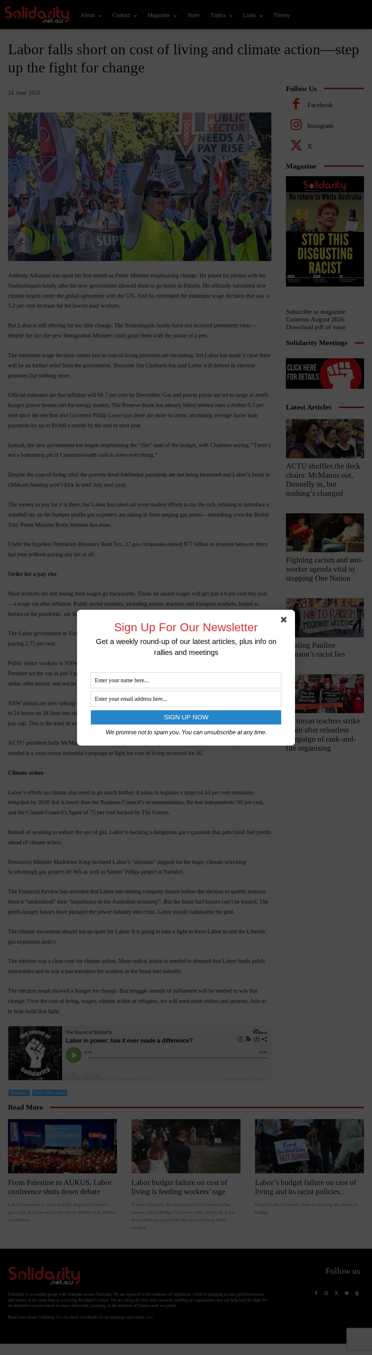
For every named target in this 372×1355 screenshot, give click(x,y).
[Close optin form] (285, 621)
